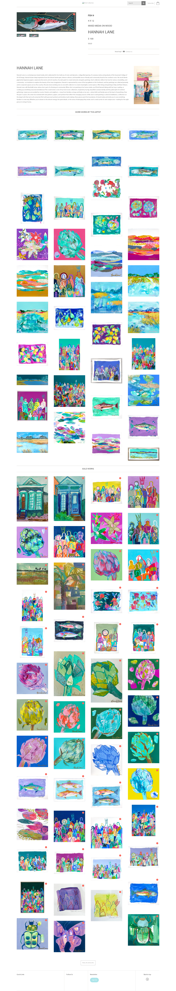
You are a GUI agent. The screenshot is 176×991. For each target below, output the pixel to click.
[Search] (143, 3)
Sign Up (94, 980)
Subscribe (151, 3)
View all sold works (88, 963)
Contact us (129, 51)
